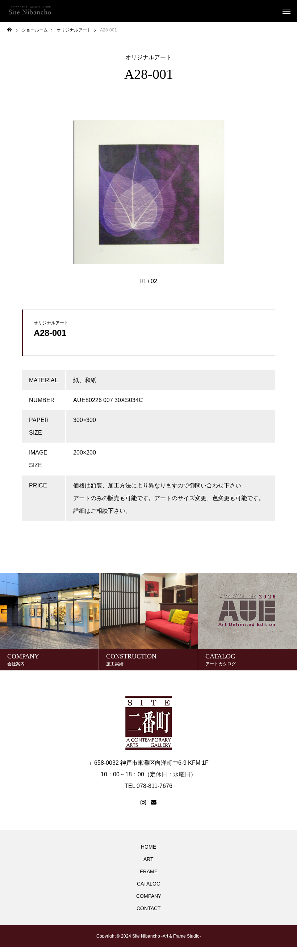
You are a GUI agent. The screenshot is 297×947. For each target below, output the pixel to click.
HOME (148, 846)
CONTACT (149, 908)
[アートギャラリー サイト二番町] (30, 11)
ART (148, 859)
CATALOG (148, 883)
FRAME (149, 871)
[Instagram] (143, 802)
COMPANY (148, 896)
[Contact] (153, 802)
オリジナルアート (148, 57)
